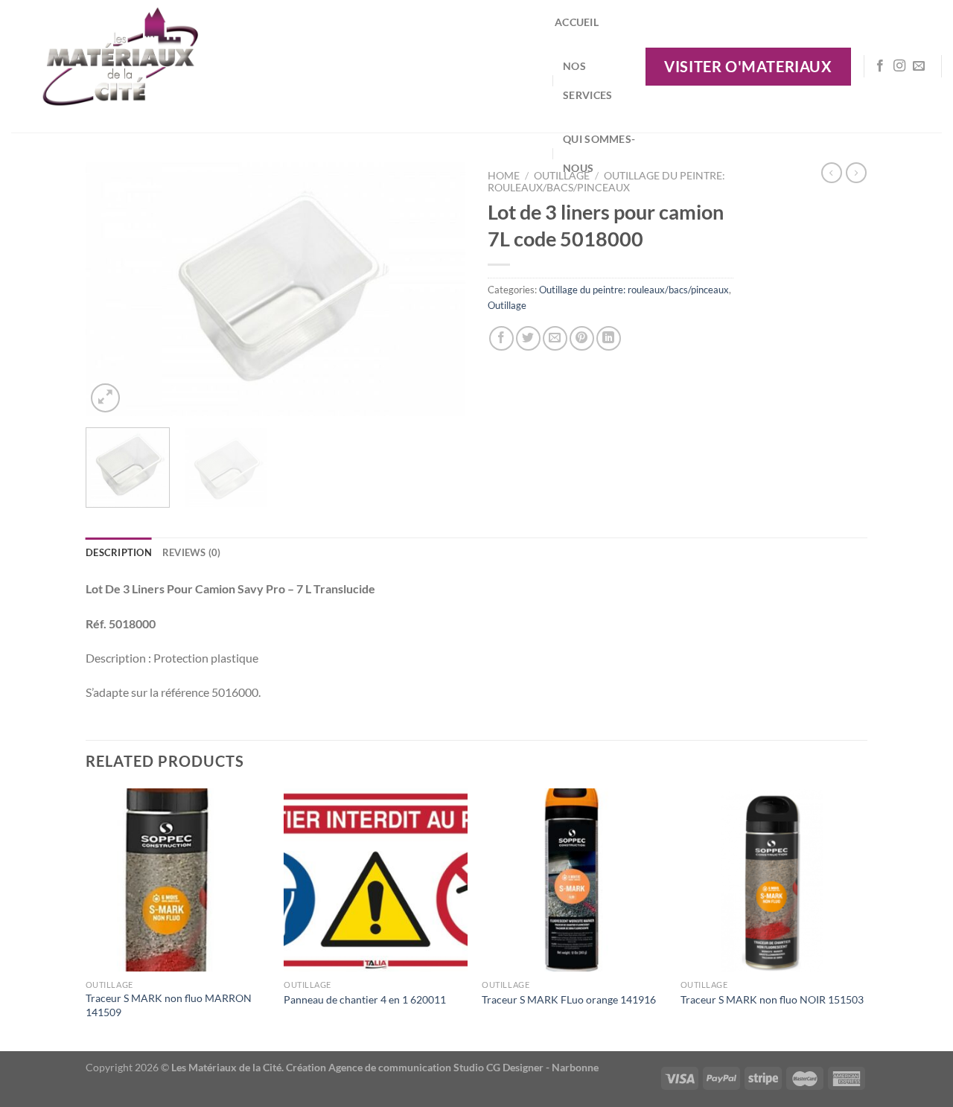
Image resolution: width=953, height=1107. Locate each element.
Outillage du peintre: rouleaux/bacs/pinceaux (634, 290)
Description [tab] (119, 552)
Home (504, 176)
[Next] (439, 289)
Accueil (577, 22)
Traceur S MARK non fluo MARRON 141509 (169, 1005)
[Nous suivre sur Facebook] (880, 66)
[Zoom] (105, 397)
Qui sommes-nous (599, 153)
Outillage (507, 305)
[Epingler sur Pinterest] (582, 338)
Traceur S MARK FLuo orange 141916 (569, 999)
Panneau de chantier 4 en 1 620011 (365, 999)
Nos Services (587, 80)
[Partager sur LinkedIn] (608, 338)
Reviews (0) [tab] (191, 552)
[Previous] (111, 289)
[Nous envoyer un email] (919, 66)
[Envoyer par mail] (555, 338)
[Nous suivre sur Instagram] (899, 66)
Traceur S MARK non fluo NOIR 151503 (772, 999)
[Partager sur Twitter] (528, 338)
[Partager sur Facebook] (501, 338)
